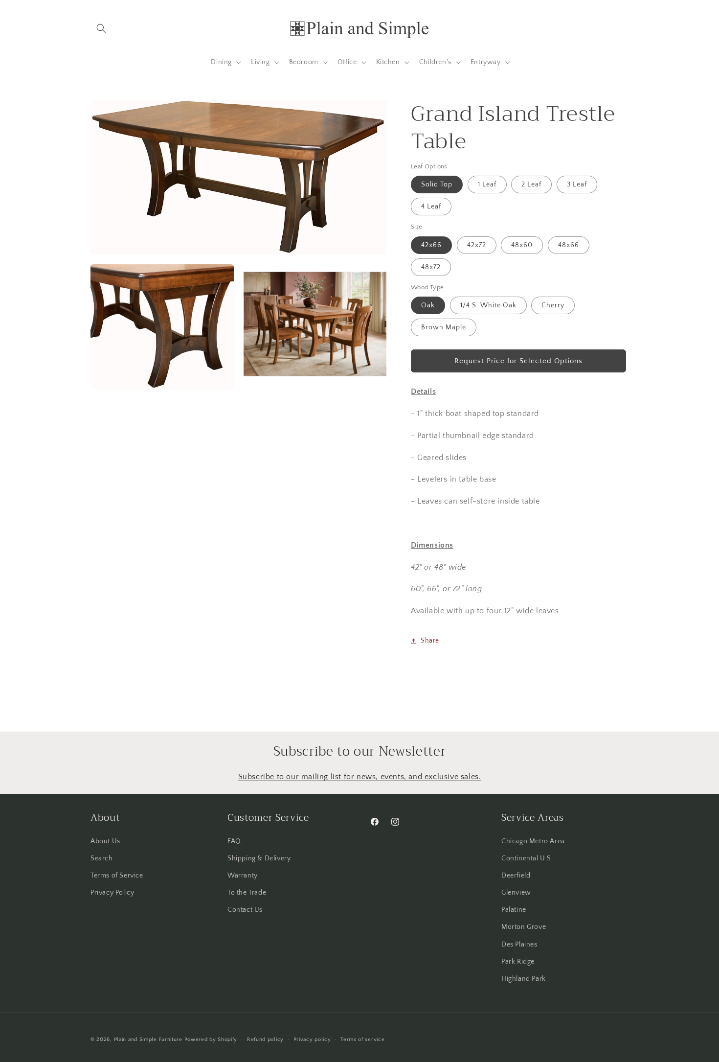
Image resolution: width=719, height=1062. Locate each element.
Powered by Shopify (211, 1039)
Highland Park (523, 978)
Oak (428, 305)
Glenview (516, 892)
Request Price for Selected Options (518, 361)
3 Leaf (577, 184)
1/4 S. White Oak (488, 305)
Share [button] (430, 641)
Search (101, 858)
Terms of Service (116, 875)
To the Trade (246, 892)
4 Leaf (431, 206)
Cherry (552, 305)
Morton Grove (523, 927)
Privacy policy (312, 1039)
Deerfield (515, 875)
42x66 (431, 245)
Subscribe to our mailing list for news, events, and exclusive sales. (359, 776)
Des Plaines (519, 944)
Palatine (513, 910)
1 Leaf (487, 184)
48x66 (568, 245)
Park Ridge (518, 961)
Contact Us (245, 910)
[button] (101, 28)
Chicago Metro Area (533, 841)
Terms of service (362, 1039)
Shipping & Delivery (259, 858)
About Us (105, 841)
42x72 (476, 245)
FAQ (234, 841)
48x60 (522, 245)
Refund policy (265, 1039)
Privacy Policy (112, 892)
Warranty (242, 875)
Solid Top (436, 184)
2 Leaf (531, 184)
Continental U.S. (527, 858)
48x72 (431, 267)
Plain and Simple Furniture (148, 1039)
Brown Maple (443, 327)
